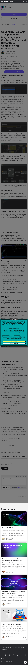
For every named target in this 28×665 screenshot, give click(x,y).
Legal (22, 647)
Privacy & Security (6, 647)
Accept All (14, 341)
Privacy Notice (5, 335)
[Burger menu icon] (26, 1)
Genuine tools (5, 649)
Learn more (16, 328)
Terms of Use (17, 335)
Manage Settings (14, 343)
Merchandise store (7, 659)
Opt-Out (19, 338)
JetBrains (12, 661)
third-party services (11, 336)
